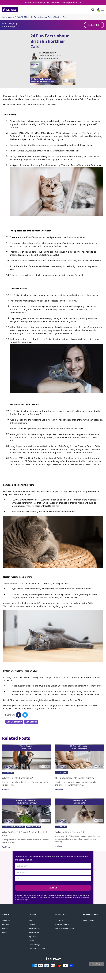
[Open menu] (102, 9)
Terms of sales (34, 932)
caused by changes (58, 502)
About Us (32, 924)
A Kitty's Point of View (13, 827)
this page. (25, 900)
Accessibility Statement (37, 948)
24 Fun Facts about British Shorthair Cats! (49, 17)
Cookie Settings (34, 944)
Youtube (5, 928)
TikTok (4, 932)
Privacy (31, 940)
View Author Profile (48, 58)
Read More (6, 789)
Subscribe (93, 25)
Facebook (5, 924)
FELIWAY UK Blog (22, 17)
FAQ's (31, 920)
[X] (25, 715)
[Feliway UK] (15, 9)
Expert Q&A (61, 773)
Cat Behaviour (14, 721)
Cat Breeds (31, 721)
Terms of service (34, 928)
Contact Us (59, 920)
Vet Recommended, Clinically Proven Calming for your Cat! (53, 2)
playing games (51, 330)
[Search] (92, 9)
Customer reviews (88, 920)
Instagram (6, 920)
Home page (7, 17)
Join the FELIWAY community (65, 928)
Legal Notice (33, 936)
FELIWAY (20, 499)
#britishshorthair (18, 414)
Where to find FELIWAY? (63, 924)
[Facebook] (18, 715)
